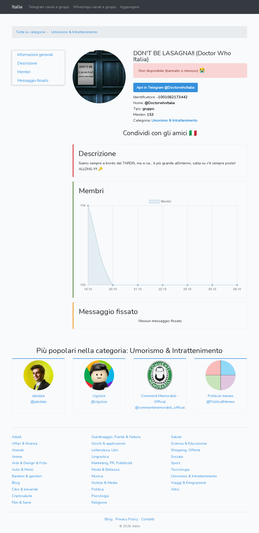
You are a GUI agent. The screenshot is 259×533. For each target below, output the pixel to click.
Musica (97, 476)
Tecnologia (180, 469)
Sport (175, 462)
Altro (175, 489)
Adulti (16, 436)
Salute (176, 436)
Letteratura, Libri (105, 449)
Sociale (177, 456)
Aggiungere (129, 6)
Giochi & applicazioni (108, 443)
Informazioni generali (35, 54)
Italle (17, 7)
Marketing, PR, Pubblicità (112, 462)
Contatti (147, 519)
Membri (23, 71)
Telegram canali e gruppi (49, 6)
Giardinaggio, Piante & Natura (116, 436)
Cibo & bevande (25, 489)
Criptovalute (22, 495)
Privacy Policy (127, 519)
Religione (99, 502)
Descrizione (27, 63)
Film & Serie (21, 502)
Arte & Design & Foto (29, 462)
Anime (17, 456)
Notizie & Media (104, 482)
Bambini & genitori (27, 476)
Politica (98, 489)
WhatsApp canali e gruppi (94, 6)
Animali (18, 449)
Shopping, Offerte (185, 449)
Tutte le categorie (30, 31)
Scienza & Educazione (189, 443)
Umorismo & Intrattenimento (74, 31)
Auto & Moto (22, 469)
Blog (16, 482)
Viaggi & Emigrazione (188, 482)
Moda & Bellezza (105, 469)
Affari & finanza (24, 443)
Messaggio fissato (32, 80)
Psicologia (100, 495)
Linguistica (100, 456)
